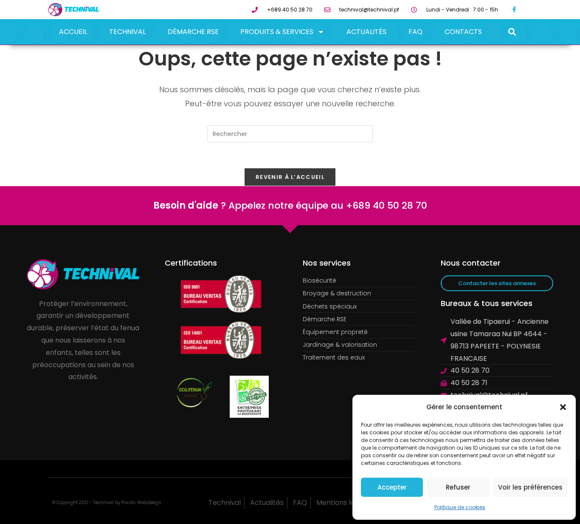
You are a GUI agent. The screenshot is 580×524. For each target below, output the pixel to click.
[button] (563, 407)
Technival (127, 32)
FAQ (415, 32)
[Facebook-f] (514, 9)
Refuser (458, 487)
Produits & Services (276, 32)
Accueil (73, 32)
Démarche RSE (193, 32)
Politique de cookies (459, 507)
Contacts (463, 32)
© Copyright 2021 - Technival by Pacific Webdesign (106, 502)
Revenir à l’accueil (290, 177)
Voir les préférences (530, 487)
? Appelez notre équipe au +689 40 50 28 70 (290, 205)
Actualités (366, 32)
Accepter (392, 487)
